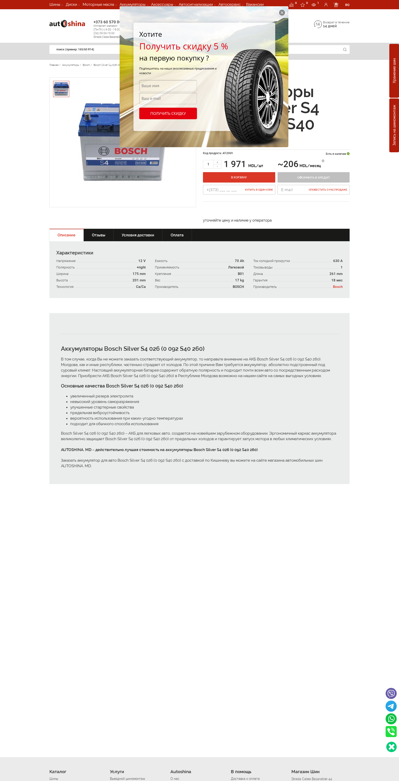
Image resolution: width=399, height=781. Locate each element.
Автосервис (229, 4)
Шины (54, 4)
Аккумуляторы (132, 4)
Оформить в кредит (313, 177)
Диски (71, 4)
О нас (174, 779)
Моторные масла (98, 4)
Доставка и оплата (245, 779)
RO (347, 5)
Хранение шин (394, 70)
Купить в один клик (259, 189)
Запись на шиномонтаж (394, 125)
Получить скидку (168, 113)
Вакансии (255, 4)
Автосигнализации (196, 4)
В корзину (239, 177)
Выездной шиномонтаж (127, 779)
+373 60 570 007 (110, 29)
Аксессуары (162, 4)
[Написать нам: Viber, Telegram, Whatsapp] (391, 747)
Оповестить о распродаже (328, 189)
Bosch (338, 287)
